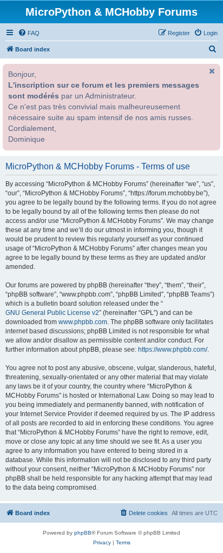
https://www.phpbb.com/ (172, 349)
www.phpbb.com (82, 322)
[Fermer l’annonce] (211, 71)
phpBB (82, 533)
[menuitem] (29, 33)
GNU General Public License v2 (52, 313)
